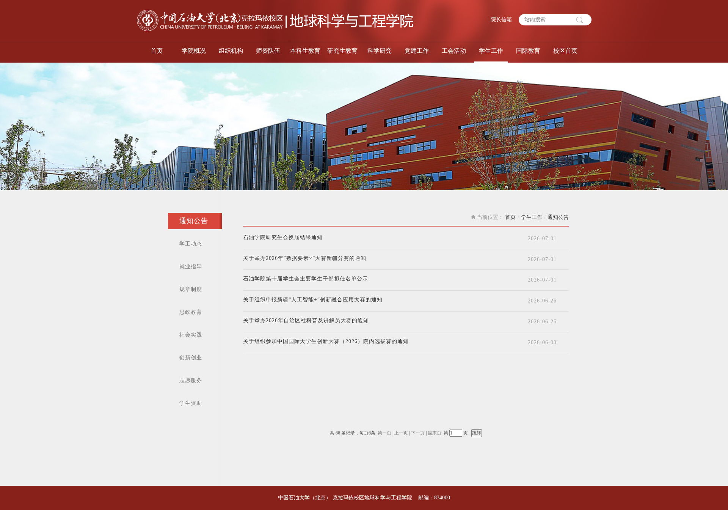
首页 (157, 50)
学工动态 (190, 244)
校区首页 (565, 50)
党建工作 (417, 50)
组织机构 (231, 50)
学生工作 (491, 50)
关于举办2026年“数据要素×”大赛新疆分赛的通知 (304, 258)
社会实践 (190, 335)
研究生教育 (342, 50)
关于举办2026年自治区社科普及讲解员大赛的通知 (306, 320)
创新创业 (190, 357)
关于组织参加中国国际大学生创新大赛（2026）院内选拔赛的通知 (326, 341)
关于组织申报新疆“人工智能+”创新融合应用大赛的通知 (313, 299)
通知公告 (193, 221)
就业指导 (190, 266)
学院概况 (194, 50)
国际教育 (528, 50)
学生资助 (190, 403)
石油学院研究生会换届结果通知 (283, 237)
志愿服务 (190, 380)
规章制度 (190, 289)
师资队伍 (268, 50)
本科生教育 (305, 50)
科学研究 (379, 50)
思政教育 (190, 312)
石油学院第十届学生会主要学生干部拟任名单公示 (305, 279)
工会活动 (454, 50)
